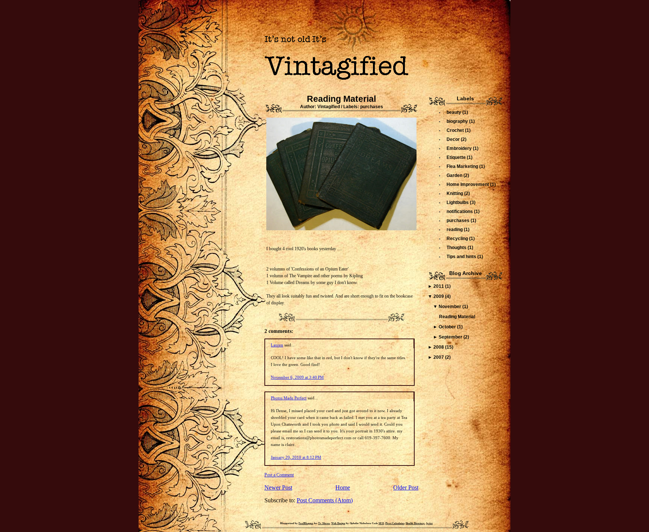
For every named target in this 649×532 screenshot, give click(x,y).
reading (455, 229)
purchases (371, 106)
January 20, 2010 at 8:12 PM (296, 457)
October (448, 326)
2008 (439, 347)
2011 (439, 286)
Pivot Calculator (394, 523)
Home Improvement (468, 184)
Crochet (456, 130)
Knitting (455, 193)
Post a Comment (279, 475)
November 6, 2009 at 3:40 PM (297, 377)
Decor (454, 139)
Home (342, 487)
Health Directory (415, 523)
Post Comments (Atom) (325, 500)
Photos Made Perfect (288, 398)
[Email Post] (341, 316)
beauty (454, 112)
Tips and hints (462, 256)
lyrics (429, 523)
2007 (439, 357)
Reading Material (341, 99)
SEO (381, 523)
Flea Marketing (463, 166)
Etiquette (457, 157)
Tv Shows (324, 523)
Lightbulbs (458, 202)
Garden (455, 175)
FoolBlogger (306, 523)
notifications (460, 211)
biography (458, 121)
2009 (439, 296)
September (451, 337)
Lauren (277, 345)
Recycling (458, 238)
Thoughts (457, 247)
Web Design (338, 523)
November (450, 306)
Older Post (405, 487)
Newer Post (278, 487)
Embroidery (460, 148)
